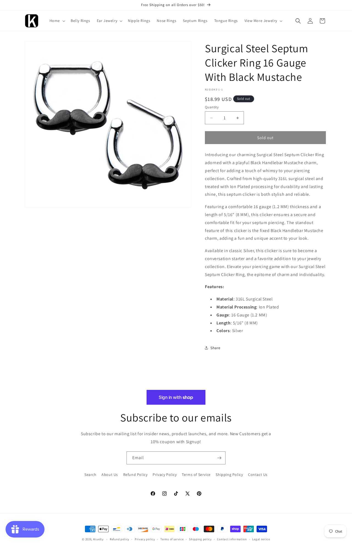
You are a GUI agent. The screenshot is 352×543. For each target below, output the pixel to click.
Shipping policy (200, 539)
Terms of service (171, 539)
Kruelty (98, 539)
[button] (56, 20)
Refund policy (119, 539)
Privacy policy (145, 539)
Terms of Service (196, 474)
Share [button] (215, 347)
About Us (109, 474)
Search (90, 474)
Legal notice (261, 539)
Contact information (232, 539)
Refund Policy (135, 474)
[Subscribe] (219, 457)
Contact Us (258, 474)
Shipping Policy (229, 474)
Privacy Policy (165, 474)
